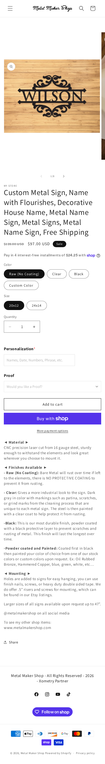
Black (79, 274)
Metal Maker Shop (32, 753)
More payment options (52, 431)
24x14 (37, 305)
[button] (10, 8)
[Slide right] (63, 176)
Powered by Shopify (58, 753)
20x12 (14, 305)
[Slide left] (41, 176)
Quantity (10, 317)
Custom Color (21, 285)
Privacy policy (85, 753)
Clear (56, 274)
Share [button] (13, 642)
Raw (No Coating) (24, 274)
